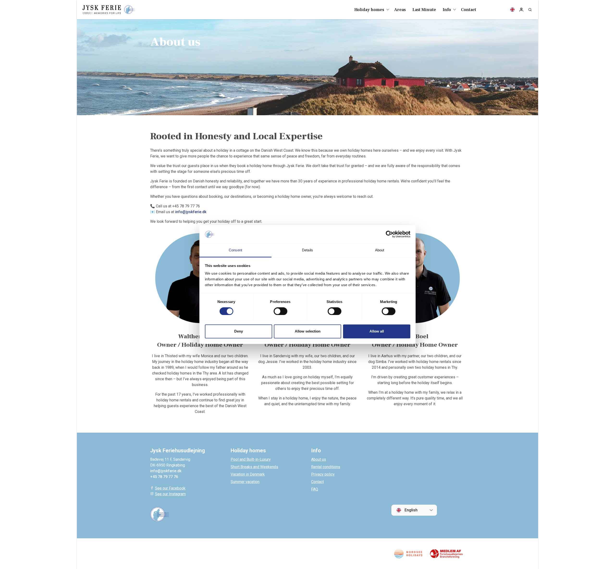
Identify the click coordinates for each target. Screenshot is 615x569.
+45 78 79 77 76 (164, 476)
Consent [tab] (235, 250)
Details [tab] (307, 250)
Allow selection (307, 331)
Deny (238, 331)
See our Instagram (170, 494)
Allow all (376, 331)
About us (318, 459)
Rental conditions (325, 467)
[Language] (512, 9)
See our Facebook (170, 488)
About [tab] (379, 250)
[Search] (530, 9)
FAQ (314, 489)
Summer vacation (245, 481)
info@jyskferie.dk (190, 212)
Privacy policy (323, 474)
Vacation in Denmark (248, 474)
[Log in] (521, 9)
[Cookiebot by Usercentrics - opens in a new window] (389, 234)
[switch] (280, 311)
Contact (317, 481)
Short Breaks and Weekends (254, 467)
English (411, 510)
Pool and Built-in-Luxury (251, 459)
